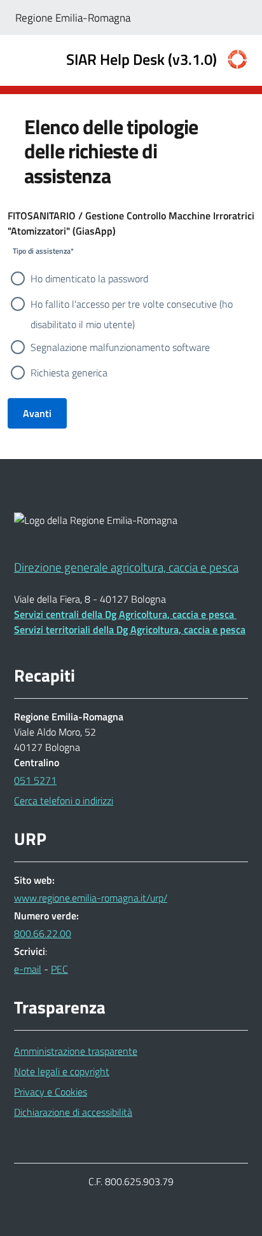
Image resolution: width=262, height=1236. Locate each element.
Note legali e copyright (61, 1071)
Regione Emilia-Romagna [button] (72, 17)
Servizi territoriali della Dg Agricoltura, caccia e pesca (129, 629)
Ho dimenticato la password (89, 278)
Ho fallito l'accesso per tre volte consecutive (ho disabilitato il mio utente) (132, 305)
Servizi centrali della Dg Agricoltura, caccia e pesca (125, 614)
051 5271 (35, 780)
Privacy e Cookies (50, 1091)
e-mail (27, 969)
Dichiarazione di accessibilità (73, 1112)
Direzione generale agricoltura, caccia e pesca (126, 567)
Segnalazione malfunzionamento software (120, 347)
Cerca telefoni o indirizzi (63, 800)
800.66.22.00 (42, 933)
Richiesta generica (69, 372)
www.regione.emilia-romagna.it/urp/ (90, 897)
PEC (59, 969)
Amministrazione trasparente (75, 1051)
